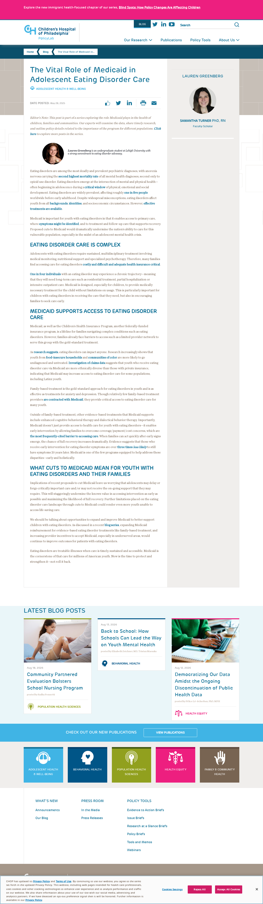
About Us (227, 40)
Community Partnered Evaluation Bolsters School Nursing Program (55, 681)
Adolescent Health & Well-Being (61, 89)
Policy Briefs (136, 834)
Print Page (144, 103)
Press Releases (92, 818)
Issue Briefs (135, 818)
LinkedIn (163, 24)
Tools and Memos (139, 842)
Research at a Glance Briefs (147, 826)
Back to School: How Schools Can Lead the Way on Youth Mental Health (131, 638)
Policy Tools (200, 40)
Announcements (47, 810)
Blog (142, 24)
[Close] (257, 889)
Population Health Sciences (59, 706)
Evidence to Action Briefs (145, 810)
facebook (109, 103)
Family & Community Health (220, 772)
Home (30, 51)
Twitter (155, 24)
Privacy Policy (41, 881)
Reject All (199, 889)
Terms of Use (63, 881)
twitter (120, 103)
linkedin (130, 103)
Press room (92, 801)
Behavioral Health (126, 663)
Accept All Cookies (228, 889)
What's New (46, 801)
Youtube (172, 24)
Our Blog (41, 818)
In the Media (90, 810)
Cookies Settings (172, 889)
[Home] (52, 32)
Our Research (135, 40)
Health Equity (196, 713)
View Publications (170, 733)
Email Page (155, 103)
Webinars (134, 850)
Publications (171, 40)
